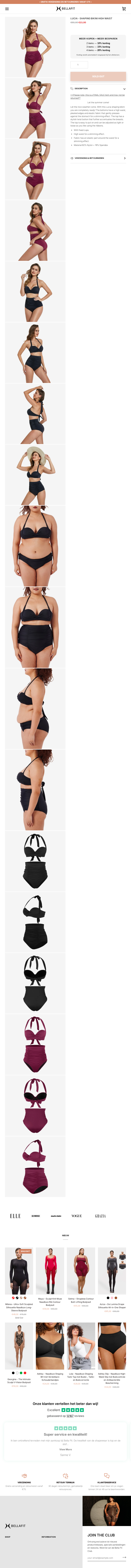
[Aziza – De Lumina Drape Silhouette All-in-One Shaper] (112, 1271)
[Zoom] (11, 71)
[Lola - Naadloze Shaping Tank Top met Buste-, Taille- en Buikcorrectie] (81, 1346)
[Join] (123, 1557)
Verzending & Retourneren (89, 158)
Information (49, 1537)
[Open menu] (10, 9)
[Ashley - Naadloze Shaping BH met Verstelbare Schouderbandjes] (50, 1346)
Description (81, 88)
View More (65, 1449)
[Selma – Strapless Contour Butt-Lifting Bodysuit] (81, 1271)
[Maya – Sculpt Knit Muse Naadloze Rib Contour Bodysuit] (50, 1271)
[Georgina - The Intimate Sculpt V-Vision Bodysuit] (19, 1346)
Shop (7, 1537)
